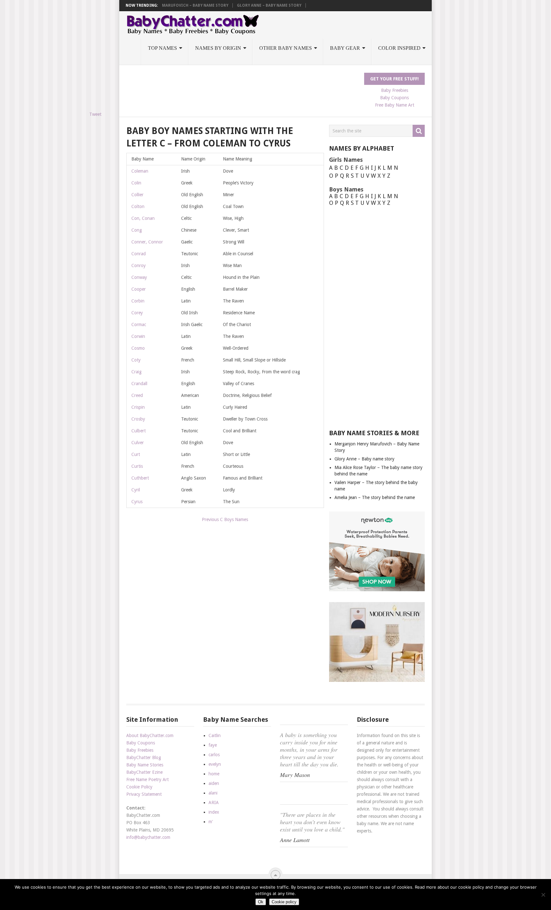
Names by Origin (218, 48)
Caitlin (215, 735)
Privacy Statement (144, 794)
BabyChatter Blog (143, 757)
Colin (136, 182)
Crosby (138, 418)
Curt (135, 454)
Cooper (138, 289)
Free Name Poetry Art (147, 779)
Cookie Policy (139, 786)
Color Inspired (399, 48)
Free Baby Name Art (394, 105)
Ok (260, 901)
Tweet (95, 114)
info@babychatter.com (148, 837)
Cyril (135, 489)
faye (213, 745)
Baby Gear (345, 48)
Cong (136, 230)
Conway (139, 277)
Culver (137, 442)
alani (213, 792)
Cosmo (138, 348)
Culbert (138, 430)
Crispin (138, 407)
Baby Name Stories (144, 764)
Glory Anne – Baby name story (269, 5)
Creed (137, 395)
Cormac (138, 324)
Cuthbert (140, 478)
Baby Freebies (394, 90)
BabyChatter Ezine (144, 772)
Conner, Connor (147, 241)
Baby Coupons (394, 97)
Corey (137, 312)
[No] (543, 894)
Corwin (138, 336)
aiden (214, 783)
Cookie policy (284, 901)
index (214, 812)
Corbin (137, 300)
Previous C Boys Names (225, 519)
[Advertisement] (242, 87)
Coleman (139, 171)
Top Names (162, 48)
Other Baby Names (285, 48)
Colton (137, 206)
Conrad (138, 253)
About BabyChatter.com (149, 735)
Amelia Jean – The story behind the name (374, 497)
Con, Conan (143, 218)
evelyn (215, 764)
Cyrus (137, 501)
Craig (136, 371)
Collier (137, 194)
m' (211, 821)
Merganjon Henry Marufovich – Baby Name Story (175, 5)
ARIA (214, 802)
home (214, 773)
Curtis (137, 466)
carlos (214, 754)
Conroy (138, 265)
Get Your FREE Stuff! (394, 78)
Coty (136, 359)
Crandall (139, 383)
